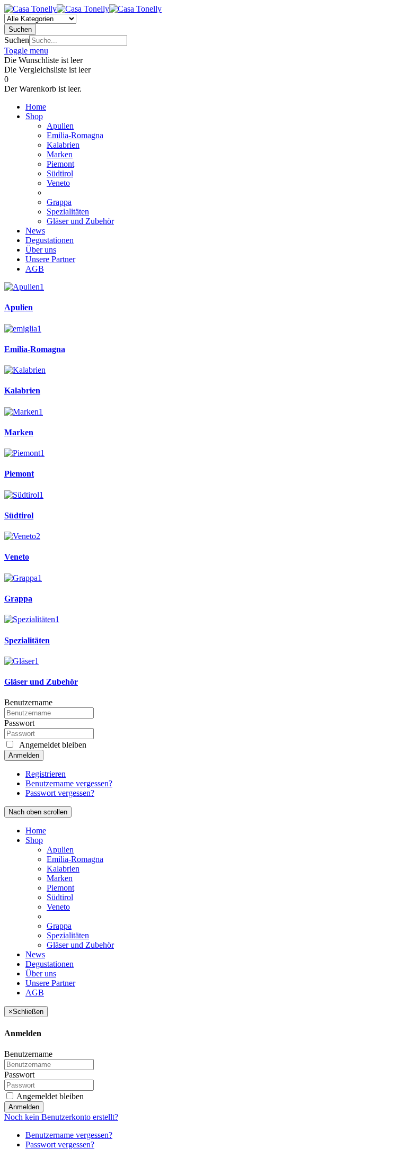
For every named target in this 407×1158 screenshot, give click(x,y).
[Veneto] (22, 536)
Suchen (16, 39)
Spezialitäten (27, 640)
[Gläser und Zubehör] (21, 661)
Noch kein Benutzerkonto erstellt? (61, 1116)
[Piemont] (24, 452)
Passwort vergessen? (59, 792)
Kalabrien (22, 390)
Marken (18, 432)
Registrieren (45, 773)
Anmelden (23, 755)
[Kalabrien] (25, 369)
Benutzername (28, 702)
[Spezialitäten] (31, 619)
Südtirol (18, 515)
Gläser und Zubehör (41, 681)
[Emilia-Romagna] (22, 328)
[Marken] (23, 411)
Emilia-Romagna (34, 349)
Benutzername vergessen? (68, 783)
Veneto (16, 556)
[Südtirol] (23, 494)
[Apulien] (24, 286)
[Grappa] (23, 577)
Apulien (18, 307)
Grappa (18, 598)
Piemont (19, 473)
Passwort (19, 723)
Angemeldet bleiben (49, 1096)
